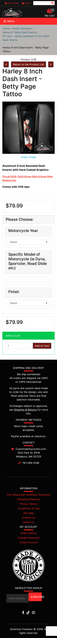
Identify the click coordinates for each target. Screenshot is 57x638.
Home (6, 28)
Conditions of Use (28, 508)
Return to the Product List (28, 64)
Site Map (28, 513)
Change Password (28, 537)
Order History (28, 533)
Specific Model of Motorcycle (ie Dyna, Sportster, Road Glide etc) (27, 261)
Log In (27, 3)
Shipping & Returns (25, 409)
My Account (13, 3)
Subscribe (36, 596)
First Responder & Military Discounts (28, 494)
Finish (13, 292)
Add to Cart (42, 345)
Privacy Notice (28, 503)
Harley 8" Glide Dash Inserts (19, 32)
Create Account (28, 542)
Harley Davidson (22, 28)
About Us (28, 522)
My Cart (50, 15)
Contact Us (28, 517)
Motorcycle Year (23, 230)
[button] (47, 629)
